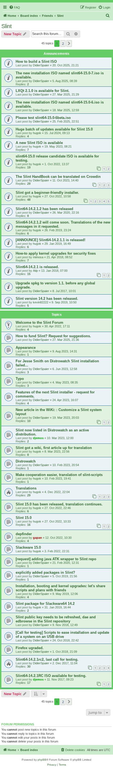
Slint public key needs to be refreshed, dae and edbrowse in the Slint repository (56, 619)
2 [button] (63, 43)
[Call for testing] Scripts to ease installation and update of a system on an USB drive (62, 634)
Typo (20, 379)
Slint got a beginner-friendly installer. (47, 193)
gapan (37, 537)
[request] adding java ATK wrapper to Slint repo (56, 559)
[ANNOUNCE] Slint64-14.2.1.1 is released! (50, 240)
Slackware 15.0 (28, 547)
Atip (35, 270)
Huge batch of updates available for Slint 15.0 (54, 129)
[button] (69, 43)
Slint (6, 26)
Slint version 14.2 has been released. (47, 298)
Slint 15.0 (24, 518)
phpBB (42, 759)
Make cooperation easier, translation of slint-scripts (59, 475)
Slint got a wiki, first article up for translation (54, 448)
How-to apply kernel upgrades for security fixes (56, 253)
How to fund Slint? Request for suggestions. (53, 336)
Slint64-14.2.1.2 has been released (44, 209)
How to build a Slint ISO (36, 61)
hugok (37, 133)
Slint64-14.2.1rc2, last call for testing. (47, 659)
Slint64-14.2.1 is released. (37, 267)
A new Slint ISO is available (39, 143)
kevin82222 (40, 302)
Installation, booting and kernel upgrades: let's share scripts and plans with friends (60, 588)
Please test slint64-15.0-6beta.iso (43, 118)
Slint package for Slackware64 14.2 (45, 604)
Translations (26, 488)
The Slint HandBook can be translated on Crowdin (58, 177)
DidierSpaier (41, 65)
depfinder (24, 534)
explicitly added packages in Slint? (45, 572)
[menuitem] (14, 7)
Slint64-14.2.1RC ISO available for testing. (51, 676)
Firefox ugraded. (30, 648)
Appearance (26, 347)
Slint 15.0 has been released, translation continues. (59, 504)
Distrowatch (26, 461)
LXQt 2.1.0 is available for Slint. (42, 91)
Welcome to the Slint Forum (39, 322)
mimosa (38, 257)
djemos (38, 438)
